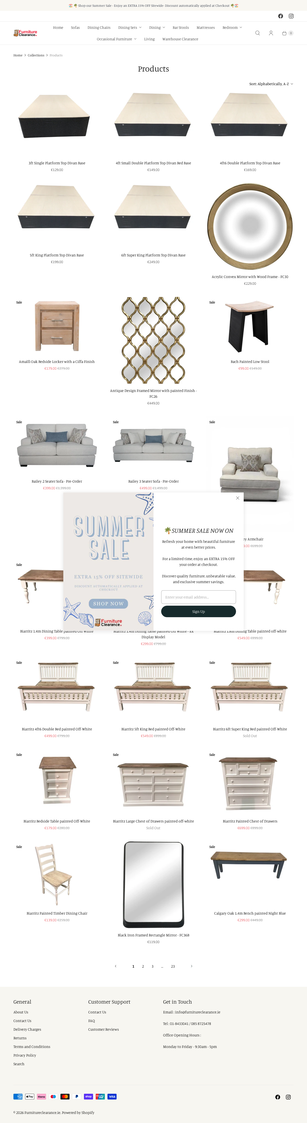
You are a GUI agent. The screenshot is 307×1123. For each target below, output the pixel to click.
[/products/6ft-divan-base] (153, 215)
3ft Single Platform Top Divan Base (57, 162)
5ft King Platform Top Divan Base (57, 255)
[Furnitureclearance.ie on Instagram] (291, 16)
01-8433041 (179, 1023)
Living (149, 38)
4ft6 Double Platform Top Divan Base (250, 162)
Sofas (75, 27)
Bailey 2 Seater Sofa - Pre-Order (57, 481)
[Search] (257, 33)
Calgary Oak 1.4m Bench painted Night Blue (250, 913)
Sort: (269, 83)
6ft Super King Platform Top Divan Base (153, 255)
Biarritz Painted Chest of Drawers (250, 821)
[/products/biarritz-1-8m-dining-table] (250, 591)
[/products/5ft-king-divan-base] (56, 215)
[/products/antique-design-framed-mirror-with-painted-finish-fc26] (153, 340)
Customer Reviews (103, 1029)
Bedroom (230, 27)
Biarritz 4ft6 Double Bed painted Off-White (57, 729)
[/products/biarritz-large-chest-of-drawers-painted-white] (153, 781)
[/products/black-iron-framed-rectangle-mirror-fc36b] (153, 884)
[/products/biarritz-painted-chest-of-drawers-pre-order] (250, 781)
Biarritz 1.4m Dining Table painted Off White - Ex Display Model (153, 634)
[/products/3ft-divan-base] (56, 123)
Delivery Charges (27, 1029)
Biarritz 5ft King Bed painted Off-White (153, 729)
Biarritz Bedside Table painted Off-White (57, 821)
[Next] (191, 966)
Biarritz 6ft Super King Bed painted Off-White (250, 729)
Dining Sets (127, 27)
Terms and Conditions (31, 1046)
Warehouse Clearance (180, 38)
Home (58, 27)
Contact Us (22, 1020)
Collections (36, 55)
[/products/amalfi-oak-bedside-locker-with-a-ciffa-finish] (56, 326)
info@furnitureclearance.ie (197, 1012)
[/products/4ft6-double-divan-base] (250, 123)
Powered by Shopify (78, 1112)
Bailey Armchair (250, 539)
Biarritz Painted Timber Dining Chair (57, 913)
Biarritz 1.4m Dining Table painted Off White (57, 631)
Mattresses (206, 27)
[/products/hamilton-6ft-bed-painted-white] (250, 689)
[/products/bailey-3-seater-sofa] (153, 445)
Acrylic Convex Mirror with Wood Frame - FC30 (250, 276)
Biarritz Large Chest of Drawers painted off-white (153, 821)
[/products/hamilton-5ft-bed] (153, 689)
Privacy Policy (24, 1055)
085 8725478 (201, 1023)
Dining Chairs (99, 27)
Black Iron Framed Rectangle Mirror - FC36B (153, 935)
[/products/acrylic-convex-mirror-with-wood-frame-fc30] (250, 226)
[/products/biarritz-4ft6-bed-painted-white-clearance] (56, 689)
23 (173, 966)
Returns (20, 1037)
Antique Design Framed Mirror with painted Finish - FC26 (153, 393)
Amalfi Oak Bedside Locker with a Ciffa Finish (57, 361)
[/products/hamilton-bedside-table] (56, 781)
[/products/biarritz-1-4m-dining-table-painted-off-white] (56, 591)
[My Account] (271, 33)
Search (18, 1063)
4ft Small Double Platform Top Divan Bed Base (153, 162)
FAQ (91, 1020)
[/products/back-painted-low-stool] (250, 326)
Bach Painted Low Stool (250, 361)
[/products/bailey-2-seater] (56, 445)
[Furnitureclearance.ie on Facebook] (280, 16)
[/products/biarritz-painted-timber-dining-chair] (56, 873)
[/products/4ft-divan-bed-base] (153, 123)
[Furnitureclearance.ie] (25, 33)
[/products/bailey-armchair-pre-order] (250, 474)
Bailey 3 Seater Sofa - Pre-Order (153, 481)
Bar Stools (181, 27)
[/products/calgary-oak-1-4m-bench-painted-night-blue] (250, 873)
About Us (20, 1012)
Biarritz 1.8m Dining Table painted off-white (250, 631)
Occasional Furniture (114, 38)
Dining (155, 27)
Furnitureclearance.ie (42, 1112)
